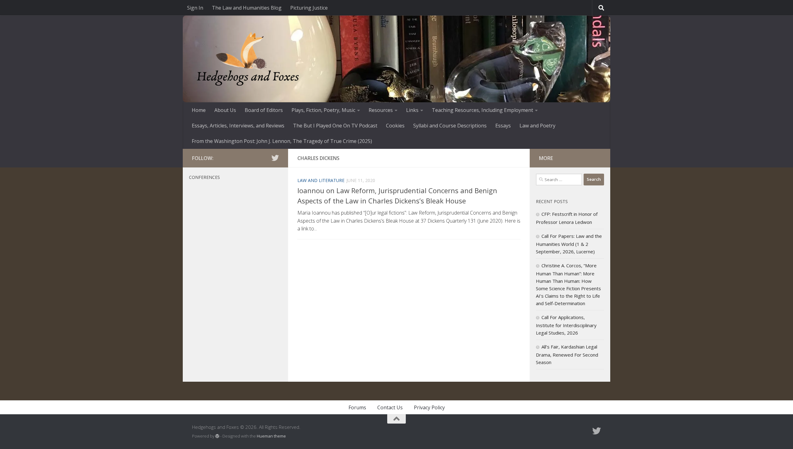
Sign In (195, 7)
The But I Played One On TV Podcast (335, 125)
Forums (357, 407)
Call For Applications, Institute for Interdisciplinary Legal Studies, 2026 (566, 325)
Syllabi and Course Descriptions (450, 125)
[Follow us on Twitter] (275, 158)
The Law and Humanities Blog (247, 7)
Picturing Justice (309, 7)
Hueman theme (271, 436)
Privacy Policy (429, 407)
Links (412, 110)
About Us (225, 110)
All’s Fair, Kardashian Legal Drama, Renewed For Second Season (567, 354)
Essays (503, 125)
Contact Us (390, 407)
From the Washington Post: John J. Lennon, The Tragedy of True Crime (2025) (282, 141)
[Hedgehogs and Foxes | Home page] (248, 59)
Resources (381, 110)
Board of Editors (264, 110)
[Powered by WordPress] (217, 436)
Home (199, 110)
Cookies (395, 125)
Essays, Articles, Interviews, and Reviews (238, 125)
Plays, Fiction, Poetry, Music (323, 110)
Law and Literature (320, 180)
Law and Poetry (537, 125)
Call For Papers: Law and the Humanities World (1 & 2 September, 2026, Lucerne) (569, 244)
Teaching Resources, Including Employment (482, 110)
